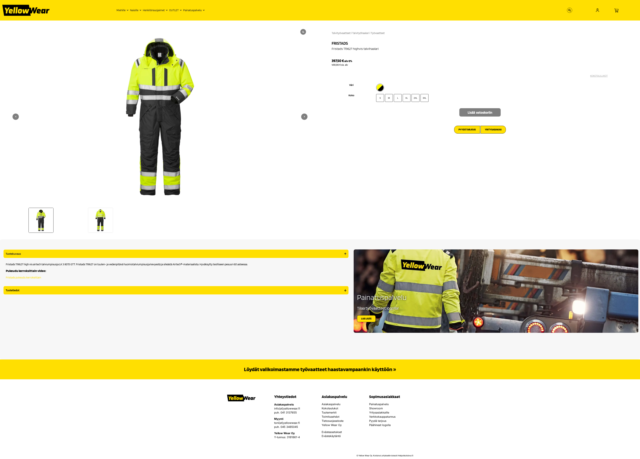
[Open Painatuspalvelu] (203, 10)
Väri (351, 85)
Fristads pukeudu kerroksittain (23, 277)
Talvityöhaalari (360, 33)
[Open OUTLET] (181, 10)
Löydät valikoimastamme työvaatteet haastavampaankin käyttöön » (320, 369)
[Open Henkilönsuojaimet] (167, 10)
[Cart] (616, 11)
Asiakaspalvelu (331, 404)
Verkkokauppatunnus (382, 416)
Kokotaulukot (330, 408)
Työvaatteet (378, 33)
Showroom (376, 408)
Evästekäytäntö (331, 436)
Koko (351, 95)
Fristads (340, 43)
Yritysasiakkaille (379, 412)
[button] (304, 117)
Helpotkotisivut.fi (405, 455)
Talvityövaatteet (341, 33)
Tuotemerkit (329, 412)
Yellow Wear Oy (332, 425)
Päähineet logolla (380, 425)
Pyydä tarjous (377, 420)
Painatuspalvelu (379, 404)
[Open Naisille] (140, 10)
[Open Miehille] (127, 10)
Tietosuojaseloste (333, 420)
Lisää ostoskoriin (480, 112)
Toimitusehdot (330, 416)
